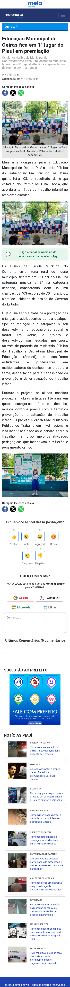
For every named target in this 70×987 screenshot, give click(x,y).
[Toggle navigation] (63, 15)
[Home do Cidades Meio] (17, 15)
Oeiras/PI (11, 27)
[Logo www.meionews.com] (35, 4)
